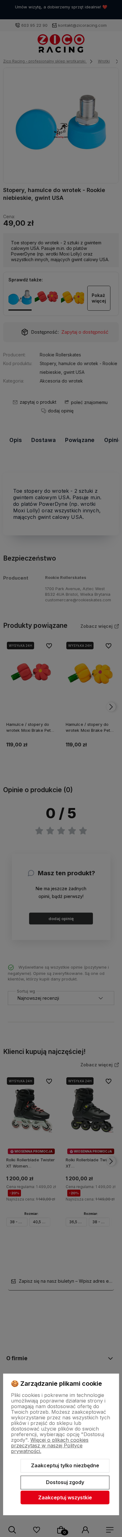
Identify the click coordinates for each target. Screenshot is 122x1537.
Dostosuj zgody (65, 1482)
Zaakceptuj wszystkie (65, 1497)
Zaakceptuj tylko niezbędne (65, 1465)
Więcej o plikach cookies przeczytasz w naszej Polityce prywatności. (50, 1445)
